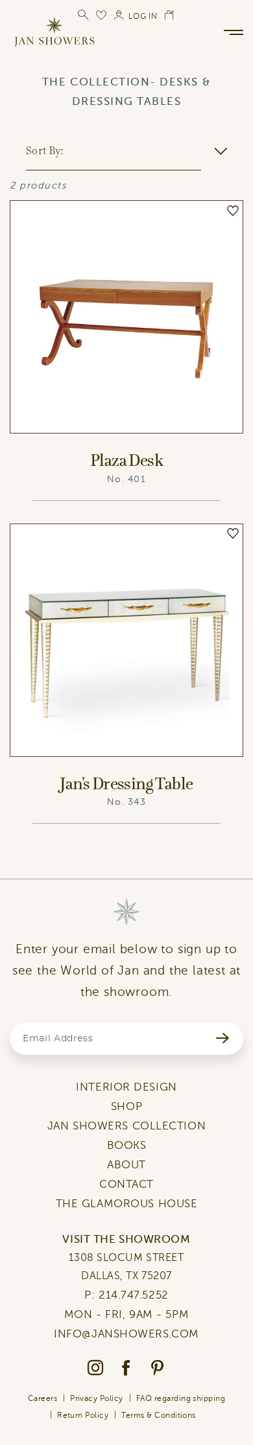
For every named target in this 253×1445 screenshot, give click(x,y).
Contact (126, 1184)
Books (127, 1145)
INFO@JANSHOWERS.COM (126, 1334)
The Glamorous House (127, 1203)
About (126, 1165)
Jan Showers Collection (126, 1126)
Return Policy (82, 1415)
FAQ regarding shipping (181, 1398)
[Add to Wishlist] (233, 210)
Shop (126, 1106)
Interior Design (126, 1087)
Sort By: (44, 150)
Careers (42, 1398)
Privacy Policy (96, 1398)
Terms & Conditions (158, 1415)
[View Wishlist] (102, 15)
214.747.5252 (134, 1295)
